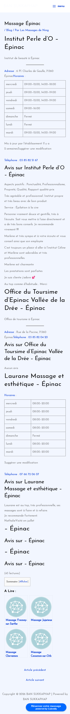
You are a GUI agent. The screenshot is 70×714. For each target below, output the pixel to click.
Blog (9, 30)
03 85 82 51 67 (29, 160)
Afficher (23, 582)
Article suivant (35, 680)
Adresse (9, 71)
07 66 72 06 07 (29, 474)
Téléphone (10, 160)
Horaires (18, 76)
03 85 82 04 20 (38, 337)
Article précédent (35, 670)
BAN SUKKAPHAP (21, 6)
